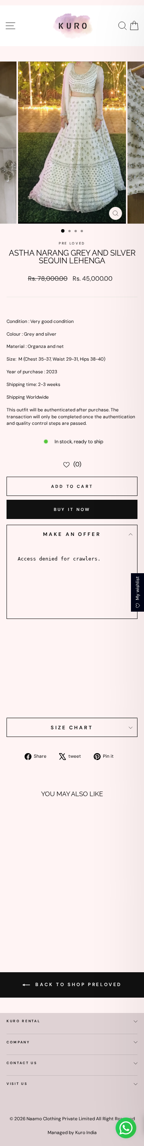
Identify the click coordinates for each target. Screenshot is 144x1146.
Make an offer (72, 534)
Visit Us (17, 1083)
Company (18, 1042)
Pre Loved (72, 243)
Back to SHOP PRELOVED (77, 984)
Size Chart (72, 727)
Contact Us (22, 1063)
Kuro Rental (23, 1021)
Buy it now (72, 509)
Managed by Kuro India (72, 1132)
